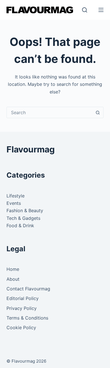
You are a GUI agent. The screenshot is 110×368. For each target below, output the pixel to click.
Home (12, 269)
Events (13, 203)
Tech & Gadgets (23, 218)
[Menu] (101, 9)
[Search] (84, 10)
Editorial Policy (22, 298)
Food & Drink (20, 225)
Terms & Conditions (27, 318)
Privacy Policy (21, 308)
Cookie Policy (21, 327)
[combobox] (49, 112)
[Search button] (98, 112)
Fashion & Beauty (24, 210)
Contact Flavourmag (28, 289)
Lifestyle (15, 196)
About (12, 279)
